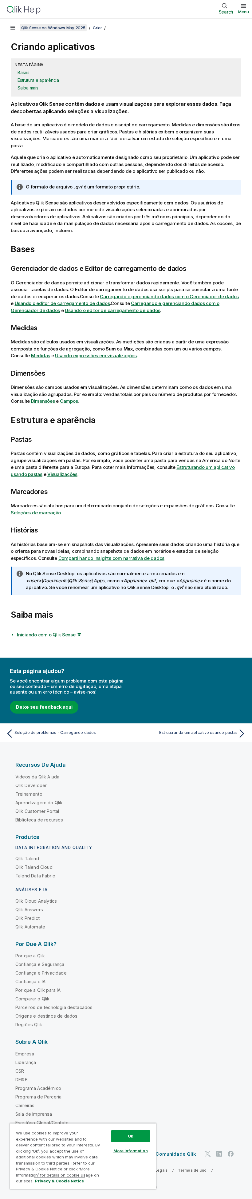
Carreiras (24, 1105)
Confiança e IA (30, 981)
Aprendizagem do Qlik (38, 802)
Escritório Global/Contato (42, 1122)
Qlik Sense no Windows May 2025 (53, 27)
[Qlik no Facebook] (230, 1154)
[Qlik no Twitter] (207, 1154)
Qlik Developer (31, 785)
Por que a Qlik (30, 955)
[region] (83, 1156)
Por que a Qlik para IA (38, 990)
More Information (130, 1150)
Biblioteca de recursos (39, 819)
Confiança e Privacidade (41, 972)
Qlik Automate (30, 926)
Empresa (24, 1053)
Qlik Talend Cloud (34, 867)
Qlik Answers (29, 909)
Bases (24, 72)
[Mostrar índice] (12, 28)
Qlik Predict (27, 918)
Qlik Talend (27, 858)
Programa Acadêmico (38, 1088)
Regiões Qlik (28, 1024)
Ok (130, 1136)
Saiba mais (28, 87)
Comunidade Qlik (176, 1154)
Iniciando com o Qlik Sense (46, 635)
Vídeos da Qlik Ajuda (37, 776)
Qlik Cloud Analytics (36, 901)
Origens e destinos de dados (46, 1016)
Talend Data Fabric (35, 875)
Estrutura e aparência (38, 80)
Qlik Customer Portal (37, 811)
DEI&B (21, 1079)
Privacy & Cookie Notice (59, 1180)
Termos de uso (192, 1170)
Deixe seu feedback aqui (44, 707)
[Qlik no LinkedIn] (219, 1154)
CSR (19, 1071)
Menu (243, 11)
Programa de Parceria (38, 1096)
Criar (97, 27)
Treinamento (28, 794)
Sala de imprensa (33, 1114)
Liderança (25, 1062)
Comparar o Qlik (32, 998)
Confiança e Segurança (39, 964)
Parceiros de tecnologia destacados (54, 1007)
